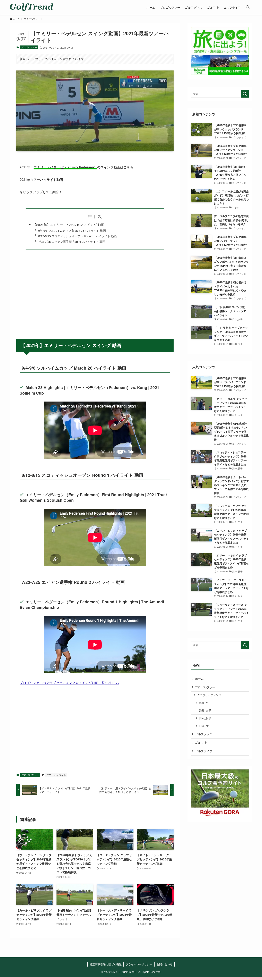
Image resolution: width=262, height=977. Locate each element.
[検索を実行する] (245, 94)
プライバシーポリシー (139, 964)
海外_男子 (205, 703)
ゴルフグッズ (203, 734)
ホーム (199, 678)
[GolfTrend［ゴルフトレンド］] (31, 7)
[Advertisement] (95, 291)
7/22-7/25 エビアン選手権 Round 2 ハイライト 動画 (71, 241)
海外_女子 (205, 710)
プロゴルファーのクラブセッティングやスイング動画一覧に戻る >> (69, 682)
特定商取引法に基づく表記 (106, 964)
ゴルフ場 (201, 742)
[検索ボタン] (247, 7)
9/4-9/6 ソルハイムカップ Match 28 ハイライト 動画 (72, 230)
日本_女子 (205, 726)
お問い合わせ (165, 964)
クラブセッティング (209, 695)
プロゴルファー (29, 47)
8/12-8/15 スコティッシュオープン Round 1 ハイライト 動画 (77, 236)
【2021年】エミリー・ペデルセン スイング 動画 (68, 224)
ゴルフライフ (203, 751)
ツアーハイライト (56, 775)
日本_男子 (205, 718)
